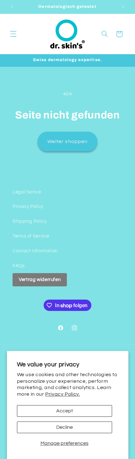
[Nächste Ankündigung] (123, 7)
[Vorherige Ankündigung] (12, 7)
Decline (64, 427)
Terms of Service (31, 236)
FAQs (19, 265)
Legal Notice (27, 192)
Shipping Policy (29, 221)
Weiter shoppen (67, 141)
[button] (13, 34)
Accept (64, 410)
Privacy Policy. (62, 394)
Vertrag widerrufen (40, 279)
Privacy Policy (28, 206)
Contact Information (35, 251)
